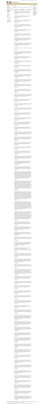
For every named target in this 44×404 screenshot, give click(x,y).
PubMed (17, 13)
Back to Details (30, 5)
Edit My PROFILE (9, 17)
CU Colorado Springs (31, 0)
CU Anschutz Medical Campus (23, 0)
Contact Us (8, 402)
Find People (8, 13)
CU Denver (35, 0)
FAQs (7, 16)
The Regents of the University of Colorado (14, 403)
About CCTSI (13, 402)
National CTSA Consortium (22, 402)
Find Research (8, 14)
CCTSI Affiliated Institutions (16, 402)
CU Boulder (28, 0)
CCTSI (10, 402)
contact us (10, 21)
